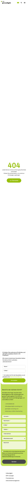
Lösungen (9, 473)
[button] (24, 2)
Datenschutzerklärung (16, 376)
